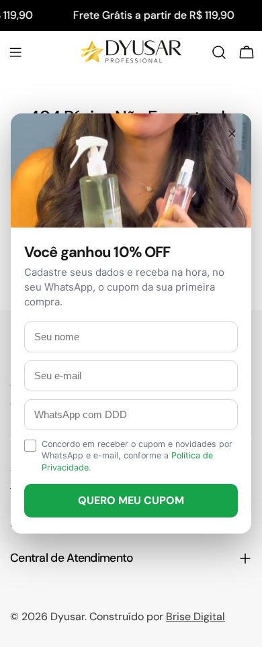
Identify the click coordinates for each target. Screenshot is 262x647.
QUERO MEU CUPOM (131, 500)
